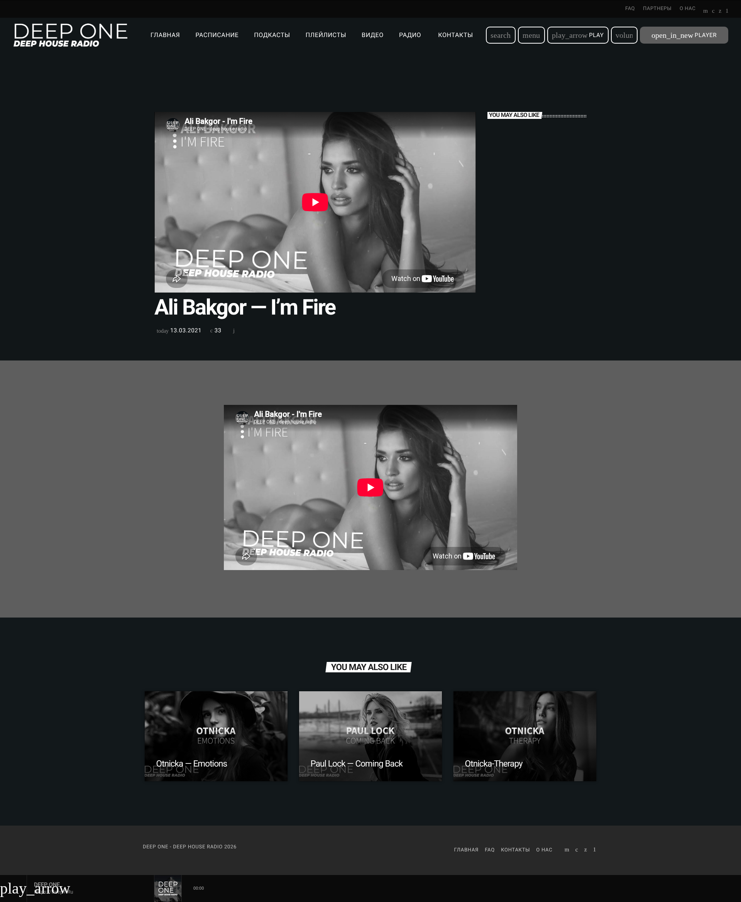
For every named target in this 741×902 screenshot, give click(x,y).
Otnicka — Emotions (191, 764)
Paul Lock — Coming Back (357, 764)
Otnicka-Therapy (494, 764)
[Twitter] (720, 11)
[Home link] (70, 35)
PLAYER (684, 35)
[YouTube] (705, 11)
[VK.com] (713, 11)
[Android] (727, 11)
